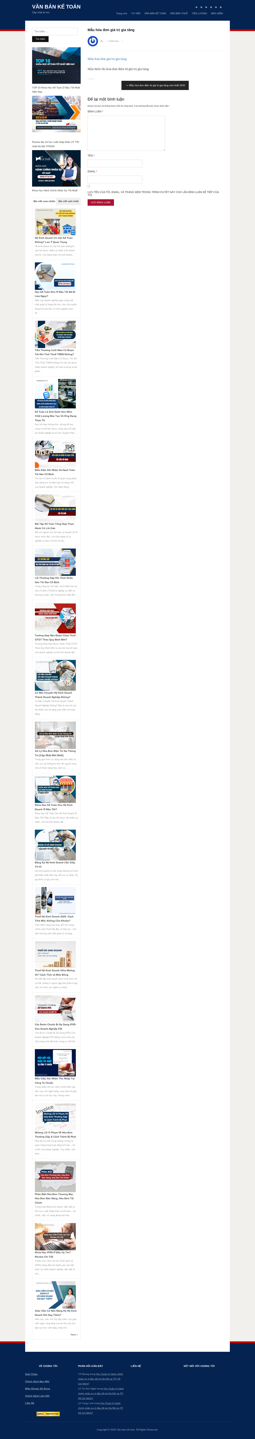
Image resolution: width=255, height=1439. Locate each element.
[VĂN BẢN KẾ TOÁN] (206, 7)
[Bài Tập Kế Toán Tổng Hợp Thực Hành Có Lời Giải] (55, 507)
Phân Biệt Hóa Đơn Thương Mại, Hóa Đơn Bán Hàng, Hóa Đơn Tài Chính (54, 1198)
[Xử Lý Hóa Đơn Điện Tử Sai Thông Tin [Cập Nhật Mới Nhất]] (55, 735)
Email (92, 171)
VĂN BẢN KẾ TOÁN (155, 13)
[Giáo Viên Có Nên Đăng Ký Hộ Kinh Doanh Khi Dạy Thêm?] (55, 1294)
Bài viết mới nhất (68, 201)
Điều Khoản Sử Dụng (37, 1388)
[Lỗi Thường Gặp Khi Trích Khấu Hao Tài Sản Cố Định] (55, 562)
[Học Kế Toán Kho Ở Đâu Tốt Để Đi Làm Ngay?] (55, 276)
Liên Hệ (29, 1403)
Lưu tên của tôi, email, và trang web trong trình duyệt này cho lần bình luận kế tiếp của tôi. (153, 194)
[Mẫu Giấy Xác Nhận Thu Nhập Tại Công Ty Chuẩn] (55, 1062)
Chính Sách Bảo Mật (37, 1381)
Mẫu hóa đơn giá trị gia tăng (107, 59)
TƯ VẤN (135, 13)
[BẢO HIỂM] (221, 7)
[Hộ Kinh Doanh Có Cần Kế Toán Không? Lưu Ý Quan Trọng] (55, 221)
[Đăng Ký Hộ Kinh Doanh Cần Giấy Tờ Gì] (55, 844)
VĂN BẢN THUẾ (179, 13)
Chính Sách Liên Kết (37, 1396)
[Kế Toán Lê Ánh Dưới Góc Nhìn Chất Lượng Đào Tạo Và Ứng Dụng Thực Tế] (55, 394)
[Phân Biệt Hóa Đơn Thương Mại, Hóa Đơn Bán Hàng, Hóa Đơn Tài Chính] (55, 1176)
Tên (91, 155)
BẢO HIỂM (217, 13)
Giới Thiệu (31, 1374)
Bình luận (95, 111)
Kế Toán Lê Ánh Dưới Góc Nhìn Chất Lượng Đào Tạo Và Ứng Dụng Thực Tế (55, 416)
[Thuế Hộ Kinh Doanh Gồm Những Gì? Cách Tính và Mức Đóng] (55, 954)
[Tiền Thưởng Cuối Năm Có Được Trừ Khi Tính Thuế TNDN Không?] (55, 334)
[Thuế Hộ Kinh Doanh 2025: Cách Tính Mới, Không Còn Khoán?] (55, 900)
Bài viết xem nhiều (44, 201)
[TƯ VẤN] (201, 7)
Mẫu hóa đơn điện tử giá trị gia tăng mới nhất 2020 (157, 85)
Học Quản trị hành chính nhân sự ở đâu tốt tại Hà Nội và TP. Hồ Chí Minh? (100, 1379)
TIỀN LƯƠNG (199, 13)
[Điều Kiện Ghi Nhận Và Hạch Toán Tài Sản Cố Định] (55, 454)
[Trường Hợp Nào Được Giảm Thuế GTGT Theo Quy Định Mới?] (55, 617)
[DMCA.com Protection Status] (48, 1413)
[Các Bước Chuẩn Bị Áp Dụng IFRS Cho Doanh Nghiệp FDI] (55, 1008)
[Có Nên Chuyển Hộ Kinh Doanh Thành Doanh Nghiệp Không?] (55, 675)
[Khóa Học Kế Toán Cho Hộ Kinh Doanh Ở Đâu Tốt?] (55, 789)
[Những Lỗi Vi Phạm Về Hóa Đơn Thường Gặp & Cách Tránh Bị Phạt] (55, 1116)
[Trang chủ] (196, 7)
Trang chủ (121, 13)
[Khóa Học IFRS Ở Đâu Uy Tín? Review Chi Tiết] (55, 1236)
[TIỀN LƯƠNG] (216, 7)
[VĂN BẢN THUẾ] (211, 7)
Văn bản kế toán (56, 7)
